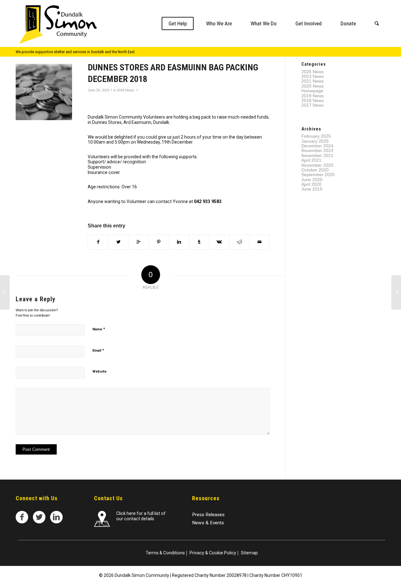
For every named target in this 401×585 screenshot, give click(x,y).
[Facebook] (22, 517)
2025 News (312, 71)
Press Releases (208, 514)
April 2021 (311, 160)
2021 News (312, 81)
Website (99, 371)
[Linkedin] (56, 517)
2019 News (312, 95)
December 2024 (317, 145)
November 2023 (317, 150)
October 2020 (315, 169)
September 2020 (318, 174)
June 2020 (311, 179)
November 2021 (317, 155)
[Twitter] (39, 517)
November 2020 (317, 165)
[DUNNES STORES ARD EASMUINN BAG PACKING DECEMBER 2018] (44, 92)
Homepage (312, 90)
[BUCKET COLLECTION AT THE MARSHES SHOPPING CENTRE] (396, 292)
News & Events (208, 523)
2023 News (312, 76)
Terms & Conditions (165, 552)
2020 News (312, 86)
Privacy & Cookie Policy (213, 552)
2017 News (312, 105)
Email (98, 350)
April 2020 (311, 184)
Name (98, 329)
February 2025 (316, 136)
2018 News (125, 90)
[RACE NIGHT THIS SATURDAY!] (5, 292)
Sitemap (249, 552)
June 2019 (311, 188)
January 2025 (315, 141)
